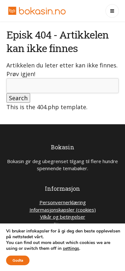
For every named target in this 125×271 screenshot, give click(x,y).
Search (18, 98)
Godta (18, 260)
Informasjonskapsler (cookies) (62, 209)
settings (71, 248)
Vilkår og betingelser (62, 217)
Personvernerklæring (62, 202)
